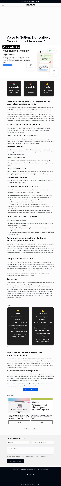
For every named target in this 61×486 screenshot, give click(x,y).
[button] (3, 5)
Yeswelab (27, 484)
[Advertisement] (30, 21)
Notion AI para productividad (16, 386)
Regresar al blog (31, 429)
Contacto (16, 469)
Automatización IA (43, 469)
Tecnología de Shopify (35, 484)
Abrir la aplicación (30, 390)
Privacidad (23, 469)
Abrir (19, 422)
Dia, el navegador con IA (33, 386)
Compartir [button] (11, 395)
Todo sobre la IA (31, 469)
